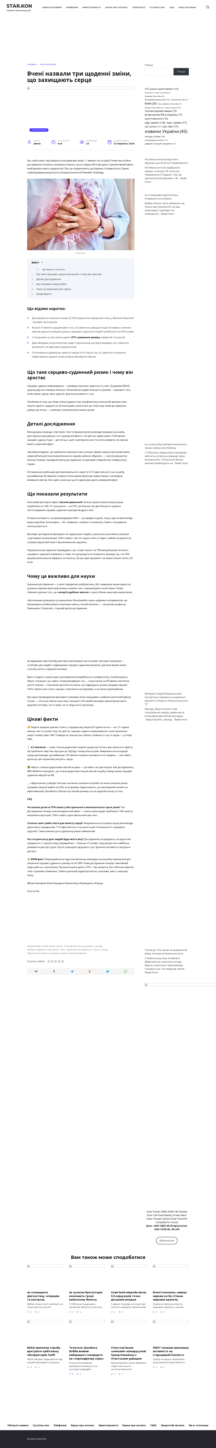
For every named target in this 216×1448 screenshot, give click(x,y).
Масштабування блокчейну (169, 104)
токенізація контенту (156, 140)
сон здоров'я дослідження (77, 949)
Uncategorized (39, 130)
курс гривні (177, 122)
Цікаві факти (44, 294)
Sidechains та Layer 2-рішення (157, 93)
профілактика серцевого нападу (84, 946)
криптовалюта (156, 118)
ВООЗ (126, 385)
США (171, 7)
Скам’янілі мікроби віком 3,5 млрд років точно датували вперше (128, 1296)
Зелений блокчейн (179, 100)
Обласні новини (52, 7)
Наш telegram (187, 7)
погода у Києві (155, 136)
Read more (167, 214)
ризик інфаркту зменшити (43, 949)
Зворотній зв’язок (172, 1425)
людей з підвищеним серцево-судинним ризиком (71, 665)
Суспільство (157, 7)
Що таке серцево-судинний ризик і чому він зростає (69, 274)
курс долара (153, 126)
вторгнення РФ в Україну (163, 114)
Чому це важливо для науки (53, 289)
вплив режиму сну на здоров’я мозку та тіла (97, 791)
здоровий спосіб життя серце (46, 946)
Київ (150, 103)
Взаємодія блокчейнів (154, 96)
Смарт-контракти (173, 108)
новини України (166, 131)
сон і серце (101, 949)
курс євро (170, 126)
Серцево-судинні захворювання (45, 385)
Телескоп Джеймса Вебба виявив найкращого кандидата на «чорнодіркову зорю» (86, 1353)
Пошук (149, 65)
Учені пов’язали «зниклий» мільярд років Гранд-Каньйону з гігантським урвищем (128, 1353)
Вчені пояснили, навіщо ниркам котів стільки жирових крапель (170, 1296)
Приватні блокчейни (154, 108)
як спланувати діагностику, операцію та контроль (43, 1296)
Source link (33, 891)
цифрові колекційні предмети (160, 143)
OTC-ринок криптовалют (161, 89)
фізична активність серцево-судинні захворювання (57, 953)
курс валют (155, 122)
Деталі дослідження (48, 279)
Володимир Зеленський (157, 99)
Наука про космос (116, 7)
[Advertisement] (80, 634)
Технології (138, 7)
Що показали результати (51, 284)
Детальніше (166, 1240)
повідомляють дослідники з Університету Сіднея (101, 168)
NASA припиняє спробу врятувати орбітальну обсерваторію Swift (43, 1351)
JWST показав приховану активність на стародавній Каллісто (171, 1351)
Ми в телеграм (198, 1425)
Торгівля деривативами (161, 111)
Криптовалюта (91, 7)
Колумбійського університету (92, 677)
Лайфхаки (72, 7)
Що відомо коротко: (53, 269)
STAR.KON (19, 6)
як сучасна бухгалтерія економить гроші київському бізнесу (85, 1296)
